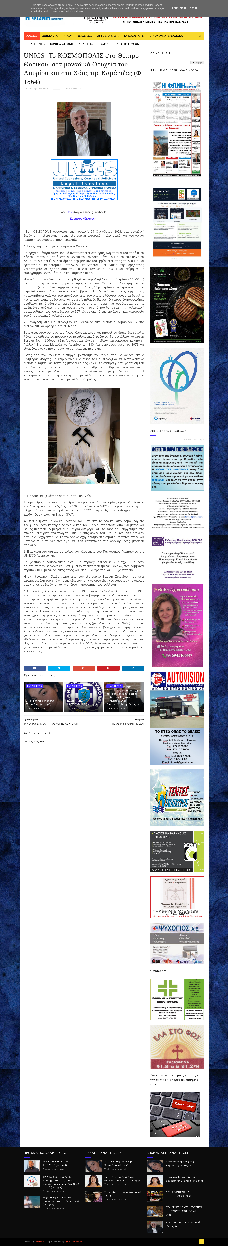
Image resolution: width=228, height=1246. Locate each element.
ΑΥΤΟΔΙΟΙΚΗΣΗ (108, 36)
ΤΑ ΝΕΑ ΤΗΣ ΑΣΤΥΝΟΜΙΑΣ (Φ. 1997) (82, 702)
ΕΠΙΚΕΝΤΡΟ (50, 36)
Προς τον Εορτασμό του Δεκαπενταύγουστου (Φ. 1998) (123, 1178)
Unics (70, 212)
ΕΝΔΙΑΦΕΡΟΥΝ (134, 36)
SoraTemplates (42, 1242)
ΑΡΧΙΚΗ (31, 36)
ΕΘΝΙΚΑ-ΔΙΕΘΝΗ (61, 44)
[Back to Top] (201, 1241)
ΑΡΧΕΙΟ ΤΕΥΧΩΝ (128, 44)
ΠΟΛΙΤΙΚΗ (85, 36)
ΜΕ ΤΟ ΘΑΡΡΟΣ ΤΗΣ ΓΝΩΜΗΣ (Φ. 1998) (56, 1163)
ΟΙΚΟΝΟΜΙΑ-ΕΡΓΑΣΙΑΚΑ (166, 36)
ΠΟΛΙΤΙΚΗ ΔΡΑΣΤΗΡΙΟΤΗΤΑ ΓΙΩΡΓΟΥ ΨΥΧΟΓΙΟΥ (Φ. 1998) (184, 1211)
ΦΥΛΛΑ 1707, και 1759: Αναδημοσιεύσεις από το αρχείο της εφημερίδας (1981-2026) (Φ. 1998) (62, 1182)
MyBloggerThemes (73, 1242)
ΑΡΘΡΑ (68, 36)
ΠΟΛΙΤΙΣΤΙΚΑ (35, 44)
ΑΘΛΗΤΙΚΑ (86, 44)
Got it (193, 8)
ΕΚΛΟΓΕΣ (105, 44)
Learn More (179, 8)
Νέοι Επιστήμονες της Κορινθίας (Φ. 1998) (40, 702)
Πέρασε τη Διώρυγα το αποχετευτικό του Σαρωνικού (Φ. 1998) (61, 1201)
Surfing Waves (202, 439)
